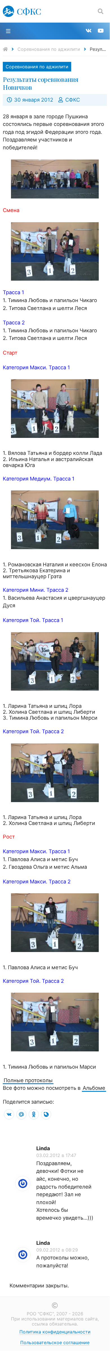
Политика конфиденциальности (55, 1332)
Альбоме (94, 1088)
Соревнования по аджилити (48, 49)
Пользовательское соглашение (54, 1342)
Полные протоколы (28, 1080)
